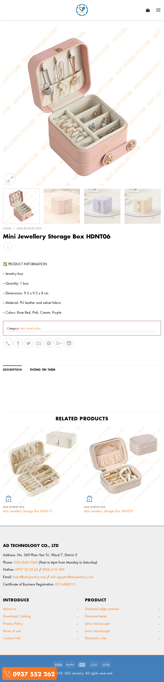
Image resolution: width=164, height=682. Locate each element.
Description (12, 369)
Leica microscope (97, 623)
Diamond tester (96, 616)
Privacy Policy (13, 623)
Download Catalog (17, 616)
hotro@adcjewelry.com (29, 576)
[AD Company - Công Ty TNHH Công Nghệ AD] (82, 10)
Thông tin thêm (42, 369)
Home (7, 228)
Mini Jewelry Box (29, 228)
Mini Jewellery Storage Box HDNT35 (108, 511)
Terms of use (12, 630)
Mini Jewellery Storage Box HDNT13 (27, 511)
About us (10, 608)
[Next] (152, 106)
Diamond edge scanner (102, 608)
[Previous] (11, 106)
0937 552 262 (33, 673)
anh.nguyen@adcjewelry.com (71, 576)
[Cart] (148, 10)
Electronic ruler (96, 638)
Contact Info (12, 638)
